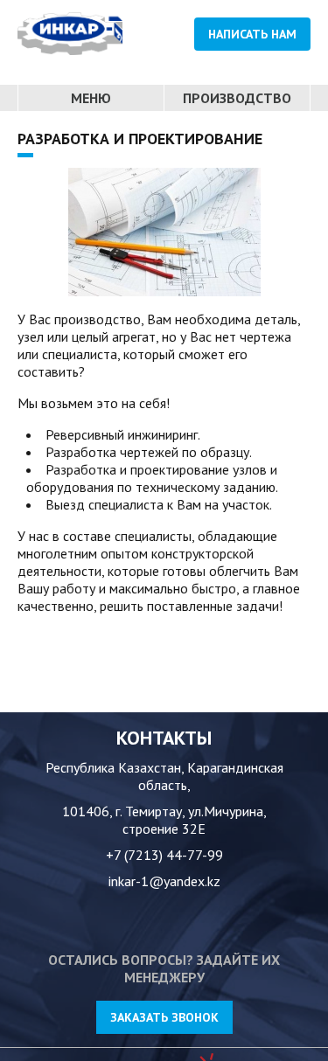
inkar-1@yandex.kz (164, 881)
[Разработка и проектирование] (164, 232)
